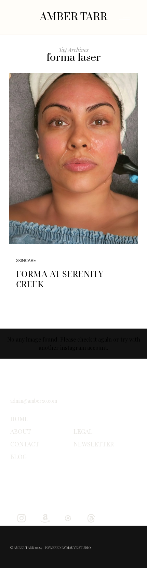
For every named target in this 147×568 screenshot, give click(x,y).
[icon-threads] (91, 517)
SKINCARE (26, 260)
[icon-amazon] (45, 517)
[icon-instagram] (21, 517)
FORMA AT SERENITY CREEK (60, 279)
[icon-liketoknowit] (68, 517)
